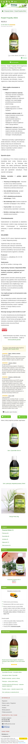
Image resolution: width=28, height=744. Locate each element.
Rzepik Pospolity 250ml (20, 11)
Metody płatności (6, 709)
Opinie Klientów (6, 631)
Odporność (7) (5, 542)
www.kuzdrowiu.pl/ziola (14, 339)
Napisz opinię (6, 416)
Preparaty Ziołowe (8, 11)
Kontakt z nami (5, 705)
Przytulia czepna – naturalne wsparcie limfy (12, 689)
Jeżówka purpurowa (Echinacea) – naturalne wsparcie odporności (13, 685)
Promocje (4, 549)
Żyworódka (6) (5, 536)
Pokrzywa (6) (5, 533)
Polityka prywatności (7, 712)
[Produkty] (7, 1)
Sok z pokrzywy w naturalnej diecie (10, 692)
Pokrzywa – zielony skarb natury (10, 681)
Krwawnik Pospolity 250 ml (14, 579)
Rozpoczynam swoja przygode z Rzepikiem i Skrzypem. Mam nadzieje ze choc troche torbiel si (13, 661)
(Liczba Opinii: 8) (5, 24)
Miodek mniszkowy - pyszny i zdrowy (11, 678)
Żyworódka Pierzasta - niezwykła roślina (12, 672)
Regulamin (4, 700)
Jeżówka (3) (5, 539)
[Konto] (4, 1)
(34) (8, 530)
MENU (26, 2)
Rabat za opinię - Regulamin (9, 703)
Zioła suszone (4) (6, 545)
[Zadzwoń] (9, 1)
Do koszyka (14, 62)
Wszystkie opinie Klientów (10, 412)
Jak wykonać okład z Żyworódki (9, 675)
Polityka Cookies (21, 742)
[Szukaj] (1, 2)
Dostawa (4, 587)
